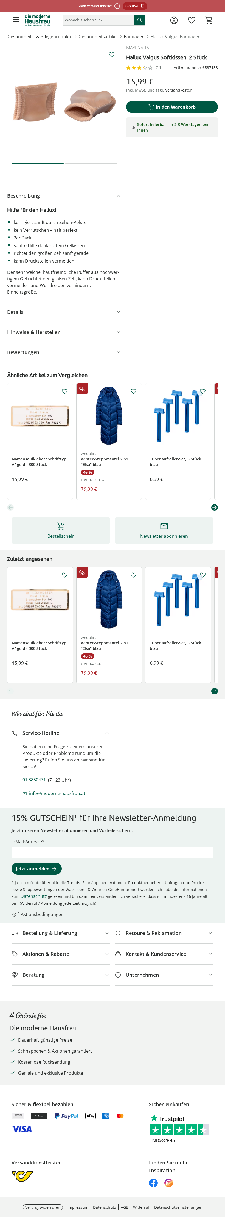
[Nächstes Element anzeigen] (214, 507)
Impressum (78, 1207)
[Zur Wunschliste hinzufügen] (111, 54)
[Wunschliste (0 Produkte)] (191, 20)
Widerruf (141, 1207)
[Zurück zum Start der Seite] (219, 1178)
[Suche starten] (139, 20)
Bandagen (134, 37)
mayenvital (138, 48)
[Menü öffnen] (16, 20)
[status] (97, 20)
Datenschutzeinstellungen (178, 1207)
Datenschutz (34, 896)
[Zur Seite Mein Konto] (174, 20)
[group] (64, 102)
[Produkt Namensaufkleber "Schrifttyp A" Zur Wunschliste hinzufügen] (65, 391)
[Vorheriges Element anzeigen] (10, 507)
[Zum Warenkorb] (209, 20)
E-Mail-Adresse (27, 841)
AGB (124, 1207)
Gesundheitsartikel (98, 37)
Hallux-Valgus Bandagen (176, 37)
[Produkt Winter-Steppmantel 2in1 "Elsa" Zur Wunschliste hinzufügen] (133, 391)
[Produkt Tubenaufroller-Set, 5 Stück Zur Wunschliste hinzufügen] (203, 391)
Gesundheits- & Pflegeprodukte (39, 37)
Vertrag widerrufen (42, 1207)
